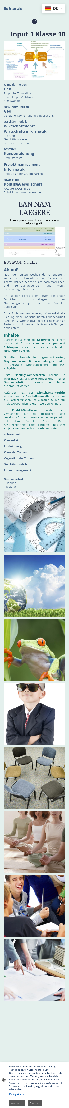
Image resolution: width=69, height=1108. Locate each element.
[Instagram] (34, 21)
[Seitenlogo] (19, 13)
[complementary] (53, 8)
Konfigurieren (16, 1094)
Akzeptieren (17, 1103)
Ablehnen (35, 1103)
